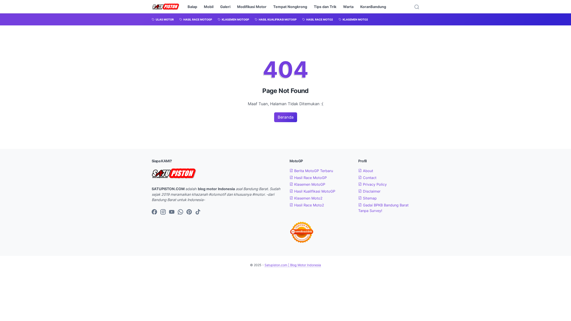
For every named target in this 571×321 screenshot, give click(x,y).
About (367, 171)
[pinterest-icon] (189, 212)
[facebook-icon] (154, 212)
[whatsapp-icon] (180, 212)
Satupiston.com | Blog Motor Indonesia (293, 265)
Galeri (225, 6)
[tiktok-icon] (198, 212)
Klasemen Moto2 (308, 198)
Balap (192, 6)
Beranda (286, 117)
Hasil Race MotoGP (310, 177)
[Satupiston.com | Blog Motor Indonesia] (166, 6)
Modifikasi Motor (252, 6)
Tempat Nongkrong (290, 6)
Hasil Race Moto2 (308, 205)
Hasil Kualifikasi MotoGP (314, 191)
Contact (369, 177)
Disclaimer (371, 191)
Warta (348, 6)
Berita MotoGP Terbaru (313, 171)
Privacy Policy (374, 184)
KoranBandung (373, 6)
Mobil (208, 6)
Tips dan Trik (325, 6)
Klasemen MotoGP (309, 184)
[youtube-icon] (171, 212)
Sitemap (369, 198)
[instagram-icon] (163, 212)
